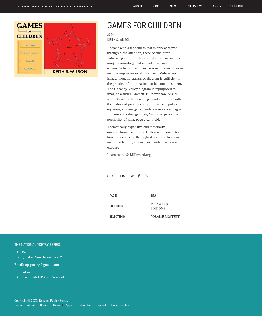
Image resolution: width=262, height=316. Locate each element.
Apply (216, 6)
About (137, 6)
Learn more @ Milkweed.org (129, 155)
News (174, 6)
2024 (110, 35)
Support (237, 6)
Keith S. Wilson (118, 40)
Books (156, 6)
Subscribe (84, 305)
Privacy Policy (120, 305)
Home (18, 305)
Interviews (195, 6)
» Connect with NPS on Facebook (39, 277)
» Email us (22, 272)
